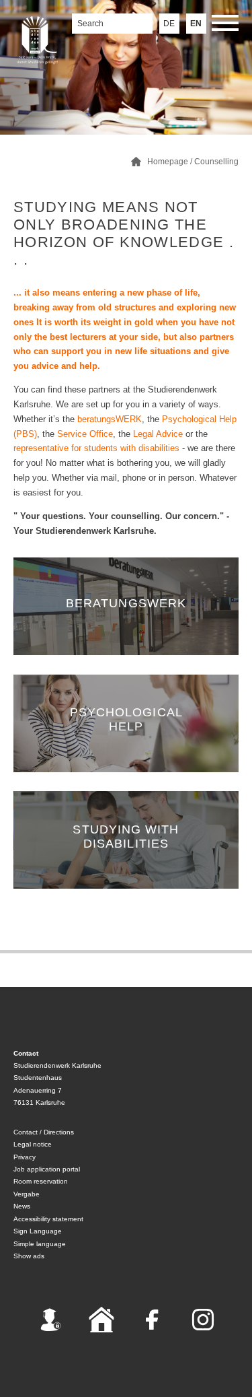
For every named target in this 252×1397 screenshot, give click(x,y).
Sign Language (37, 1231)
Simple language (39, 1244)
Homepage (167, 161)
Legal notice (32, 1144)
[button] (225, 25)
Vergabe (26, 1194)
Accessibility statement (48, 1219)
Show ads (28, 1256)
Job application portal (46, 1169)
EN (196, 24)
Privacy (24, 1157)
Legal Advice (158, 434)
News (21, 1206)
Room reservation (40, 1181)
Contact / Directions (43, 1132)
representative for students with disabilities (97, 448)
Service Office (85, 434)
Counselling (216, 161)
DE (169, 24)
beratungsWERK (109, 419)
